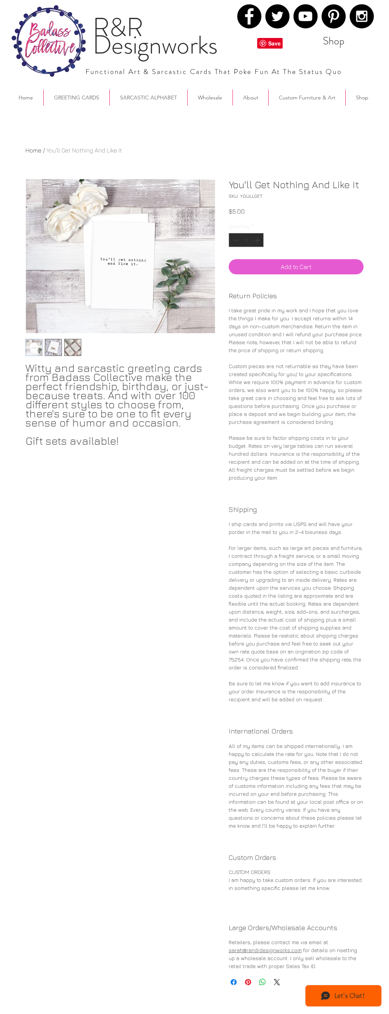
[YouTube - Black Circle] (305, 16)
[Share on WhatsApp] (262, 982)
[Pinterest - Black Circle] (333, 16)
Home (33, 150)
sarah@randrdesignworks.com (265, 950)
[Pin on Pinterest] (248, 982)
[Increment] (257, 240)
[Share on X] (276, 982)
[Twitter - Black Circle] (277, 16)
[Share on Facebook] (233, 982)
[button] (250, 97)
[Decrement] (234, 240)
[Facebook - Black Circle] (249, 16)
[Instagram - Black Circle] (361, 16)
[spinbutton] (246, 240)
